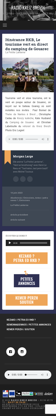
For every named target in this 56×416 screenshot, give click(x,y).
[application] (28, 243)
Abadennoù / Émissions (22, 197)
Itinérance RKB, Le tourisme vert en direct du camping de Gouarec (27, 44)
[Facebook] (11, 352)
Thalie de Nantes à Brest (20, 114)
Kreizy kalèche (25, 118)
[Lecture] (9, 242)
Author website (23, 179)
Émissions (24, 200)
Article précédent (19, 214)
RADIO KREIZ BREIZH (28, 7)
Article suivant (17, 219)
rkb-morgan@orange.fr (30, 179)
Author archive (16, 179)
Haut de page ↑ (18, 402)
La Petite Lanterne (15, 52)
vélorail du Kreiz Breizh (37, 126)
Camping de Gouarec (22, 122)
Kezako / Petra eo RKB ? (21, 320)
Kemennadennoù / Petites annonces (29, 324)
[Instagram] (23, 352)
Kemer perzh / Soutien (21, 329)
